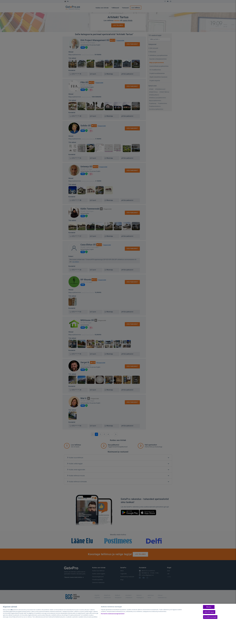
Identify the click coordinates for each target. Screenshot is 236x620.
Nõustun (208, 607)
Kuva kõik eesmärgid (210, 617)
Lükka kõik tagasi (209, 612)
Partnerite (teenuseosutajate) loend (112, 613)
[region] (118, 612)
